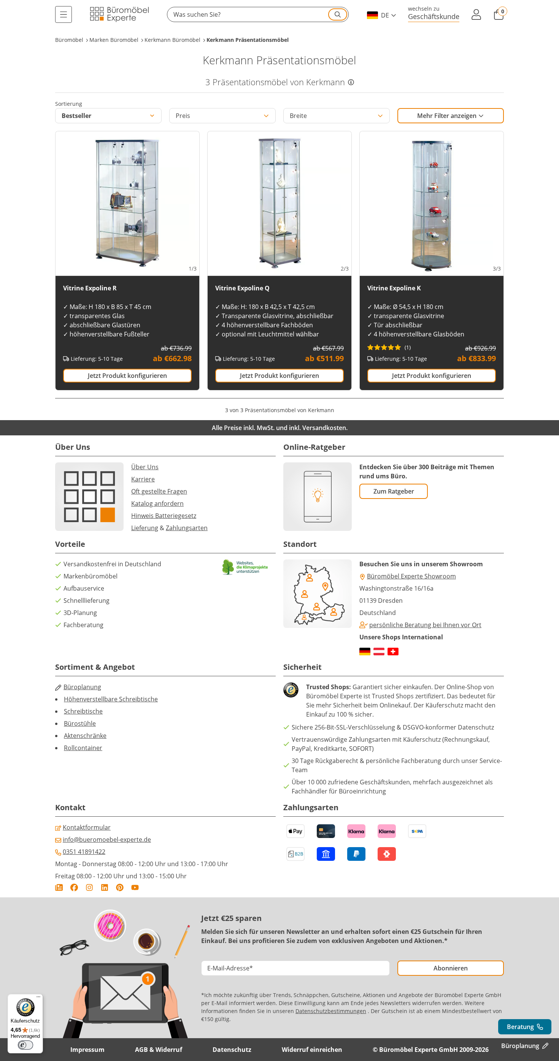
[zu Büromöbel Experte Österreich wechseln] (378, 651)
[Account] (476, 14)
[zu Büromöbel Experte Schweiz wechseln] (393, 651)
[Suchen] (337, 14)
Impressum (87, 1049)
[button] (258, 14)
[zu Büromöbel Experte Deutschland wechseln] (364, 651)
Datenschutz (232, 1049)
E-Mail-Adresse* (230, 968)
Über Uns (145, 467)
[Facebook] (74, 887)
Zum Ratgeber (393, 491)
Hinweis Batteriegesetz (163, 515)
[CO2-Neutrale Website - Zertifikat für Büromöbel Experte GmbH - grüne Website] (245, 567)
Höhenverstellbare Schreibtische (111, 699)
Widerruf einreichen (312, 1049)
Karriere (143, 479)
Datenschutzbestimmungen (330, 1011)
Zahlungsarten (187, 528)
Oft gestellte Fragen (159, 491)
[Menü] (63, 14)
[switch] (25, 1045)
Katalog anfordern (157, 503)
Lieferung (144, 528)
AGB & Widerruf (158, 1049)
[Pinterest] (120, 887)
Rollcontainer (83, 748)
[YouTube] (135, 887)
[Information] (351, 82)
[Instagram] (89, 887)
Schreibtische (83, 711)
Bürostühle (80, 723)
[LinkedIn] (104, 887)
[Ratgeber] (59, 887)
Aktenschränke (85, 735)
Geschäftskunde (433, 16)
